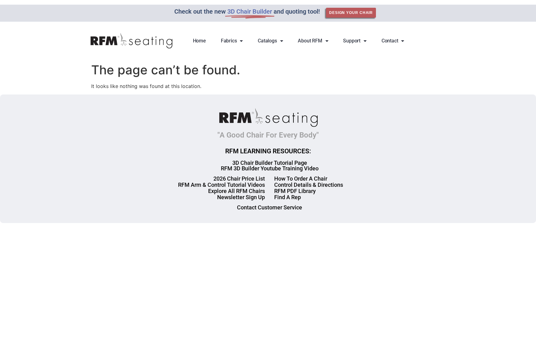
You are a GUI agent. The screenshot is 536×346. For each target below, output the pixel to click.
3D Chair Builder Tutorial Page (269, 163)
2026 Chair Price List (239, 178)
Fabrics (229, 41)
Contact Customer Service (269, 207)
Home (199, 41)
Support (351, 41)
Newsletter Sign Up (241, 197)
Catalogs (267, 41)
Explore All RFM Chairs (236, 191)
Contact (390, 41)
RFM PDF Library (295, 191)
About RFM (310, 41)
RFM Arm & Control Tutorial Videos (221, 185)
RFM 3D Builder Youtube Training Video (270, 168)
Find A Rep (287, 197)
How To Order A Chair (300, 178)
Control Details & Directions (308, 185)
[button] (438, 41)
